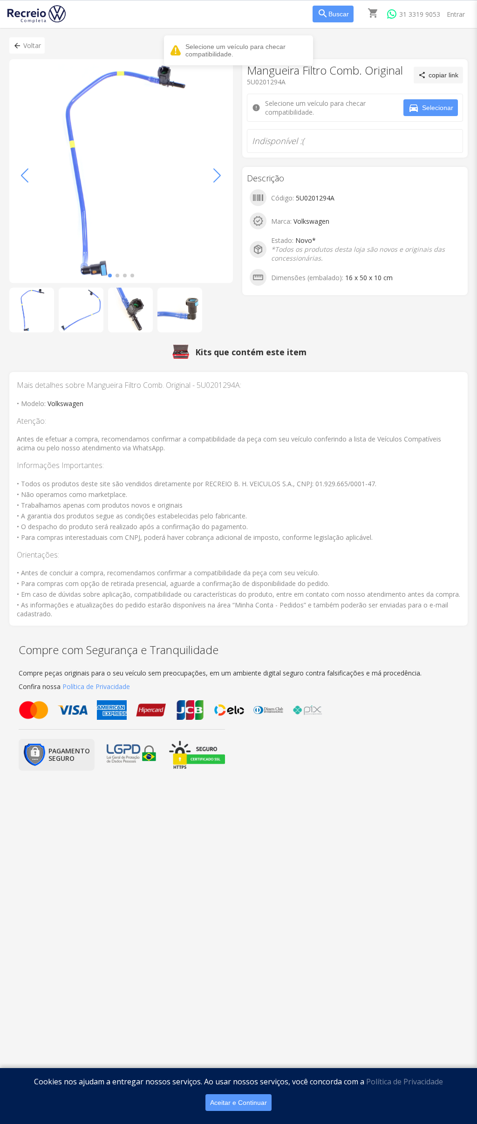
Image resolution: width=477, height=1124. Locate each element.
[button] (27, 45)
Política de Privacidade (404, 1081)
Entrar (456, 14)
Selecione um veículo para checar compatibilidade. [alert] (235, 50)
